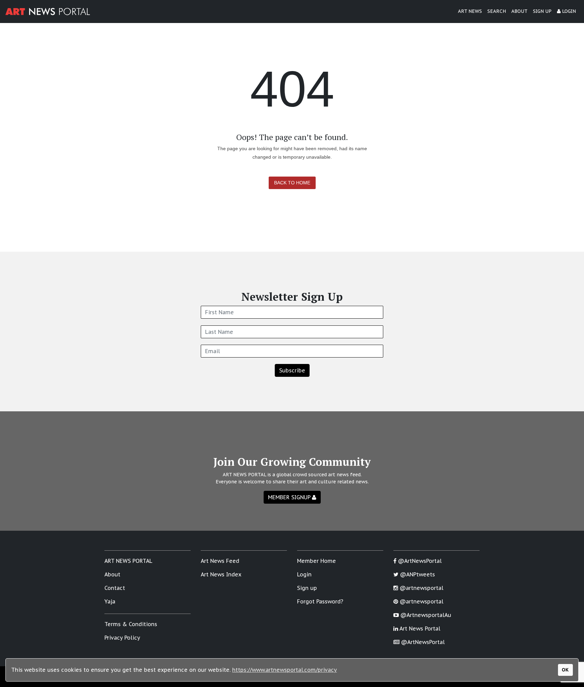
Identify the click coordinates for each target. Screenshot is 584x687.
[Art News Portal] (47, 11)
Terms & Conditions (130, 624)
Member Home (316, 560)
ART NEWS (470, 11)
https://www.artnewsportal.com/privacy (284, 669)
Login (304, 574)
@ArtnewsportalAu (425, 615)
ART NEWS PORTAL (128, 560)
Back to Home (292, 182)
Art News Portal (419, 628)
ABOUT (519, 11)
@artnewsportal (420, 588)
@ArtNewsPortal (419, 560)
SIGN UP (542, 11)
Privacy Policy (122, 637)
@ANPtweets (416, 574)
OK (565, 669)
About (112, 574)
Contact (114, 588)
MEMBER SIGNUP (290, 497)
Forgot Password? (320, 601)
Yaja (109, 601)
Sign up (307, 588)
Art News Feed (220, 560)
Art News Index (221, 574)
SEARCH (496, 11)
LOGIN (568, 11)
